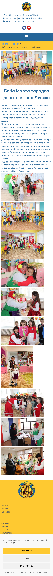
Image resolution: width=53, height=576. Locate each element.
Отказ (26, 558)
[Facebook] (24, 28)
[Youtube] (29, 28)
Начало (4, 44)
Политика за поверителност (36, 572)
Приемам (26, 550)
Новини (15, 44)
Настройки (26, 566)
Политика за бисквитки (14, 572)
